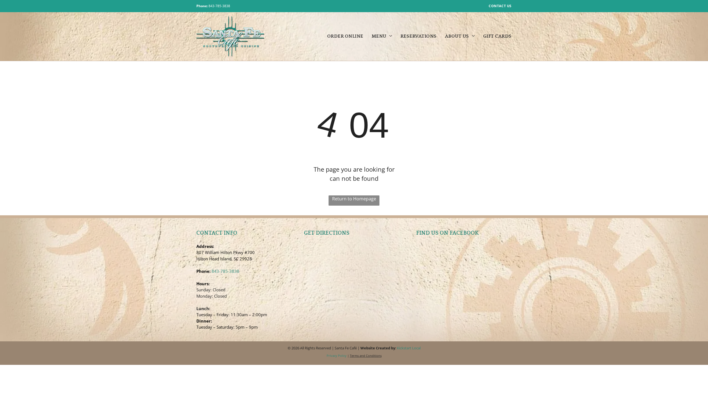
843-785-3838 (219, 6)
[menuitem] (341, 36)
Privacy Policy (337, 356)
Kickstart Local (409, 347)
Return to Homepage (354, 199)
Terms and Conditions (366, 356)
